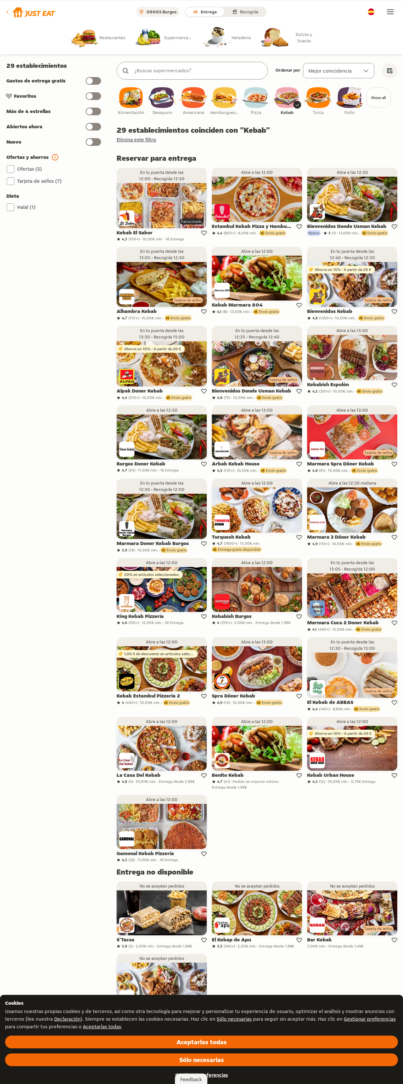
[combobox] (198, 70)
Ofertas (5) (29, 169)
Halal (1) (26, 207)
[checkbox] (131, 101)
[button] (30, 12)
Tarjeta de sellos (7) (39, 181)
